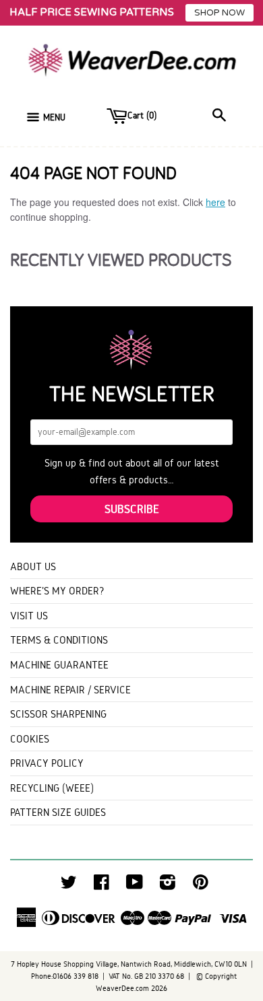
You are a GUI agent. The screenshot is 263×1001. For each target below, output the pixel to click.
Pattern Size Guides (58, 812)
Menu (54, 117)
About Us (33, 566)
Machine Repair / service (70, 689)
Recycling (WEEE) (52, 788)
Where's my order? (57, 590)
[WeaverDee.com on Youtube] (134, 886)
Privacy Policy (47, 763)
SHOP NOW (219, 12)
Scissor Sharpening (58, 714)
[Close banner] (249, 13)
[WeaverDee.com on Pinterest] (200, 886)
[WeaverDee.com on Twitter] (69, 886)
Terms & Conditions (59, 640)
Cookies (29, 739)
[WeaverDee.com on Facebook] (101, 886)
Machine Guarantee (59, 664)
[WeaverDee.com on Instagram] (167, 886)
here (215, 202)
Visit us (29, 615)
